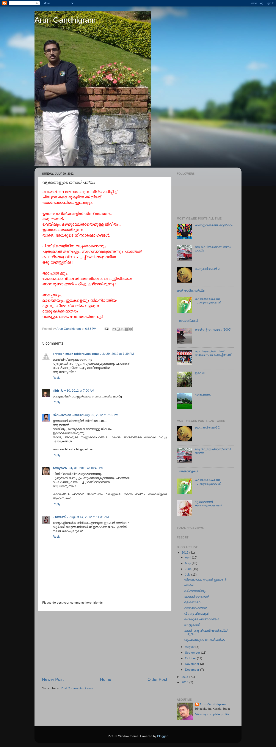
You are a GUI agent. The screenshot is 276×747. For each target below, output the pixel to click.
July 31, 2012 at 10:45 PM (86, 468)
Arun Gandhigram (65, 20)
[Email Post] (106, 328)
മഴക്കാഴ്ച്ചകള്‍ (188, 320)
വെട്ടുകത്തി (192, 624)
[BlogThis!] (118, 329)
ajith (56, 390)
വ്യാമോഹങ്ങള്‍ (195, 608)
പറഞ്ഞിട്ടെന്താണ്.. (197, 596)
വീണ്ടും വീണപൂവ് (196, 613)
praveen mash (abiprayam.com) (76, 353)
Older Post (157, 679)
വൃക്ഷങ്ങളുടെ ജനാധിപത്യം (204, 639)
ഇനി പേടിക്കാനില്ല (190, 290)
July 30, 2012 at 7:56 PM (101, 415)
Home (105, 679)
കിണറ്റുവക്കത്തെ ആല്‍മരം (213, 225)
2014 (185, 682)
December (192, 669)
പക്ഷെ (188, 585)
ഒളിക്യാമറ (192, 602)
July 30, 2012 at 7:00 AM (77, 390)
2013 (185, 676)
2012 (185, 552)
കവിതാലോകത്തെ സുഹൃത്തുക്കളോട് (207, 300)
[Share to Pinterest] (130, 329)
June (189, 569)
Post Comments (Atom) (77, 688)
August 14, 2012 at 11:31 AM (89, 517)
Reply (56, 377)
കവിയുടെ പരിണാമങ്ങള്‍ (201, 619)
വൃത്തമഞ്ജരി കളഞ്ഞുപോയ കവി (208, 503)
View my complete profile (212, 714)
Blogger (162, 736)
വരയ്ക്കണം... (204, 395)
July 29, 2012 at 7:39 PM (117, 353)
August (190, 646)
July (188, 574)
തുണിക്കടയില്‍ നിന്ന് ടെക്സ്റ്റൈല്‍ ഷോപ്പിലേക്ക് (212, 353)
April (188, 557)
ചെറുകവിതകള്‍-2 (207, 268)
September (193, 652)
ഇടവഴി (199, 373)
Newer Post (53, 679)
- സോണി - (60, 517)
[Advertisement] (104, 644)
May (188, 563)
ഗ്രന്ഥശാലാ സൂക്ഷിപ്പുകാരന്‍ (205, 579)
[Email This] (114, 329)
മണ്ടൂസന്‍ (60, 468)
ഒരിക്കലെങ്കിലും (195, 591)
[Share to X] (122, 329)
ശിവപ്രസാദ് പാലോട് (68, 415)
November (192, 663)
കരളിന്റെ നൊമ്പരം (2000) (213, 329)
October (191, 658)
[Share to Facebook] (126, 329)
